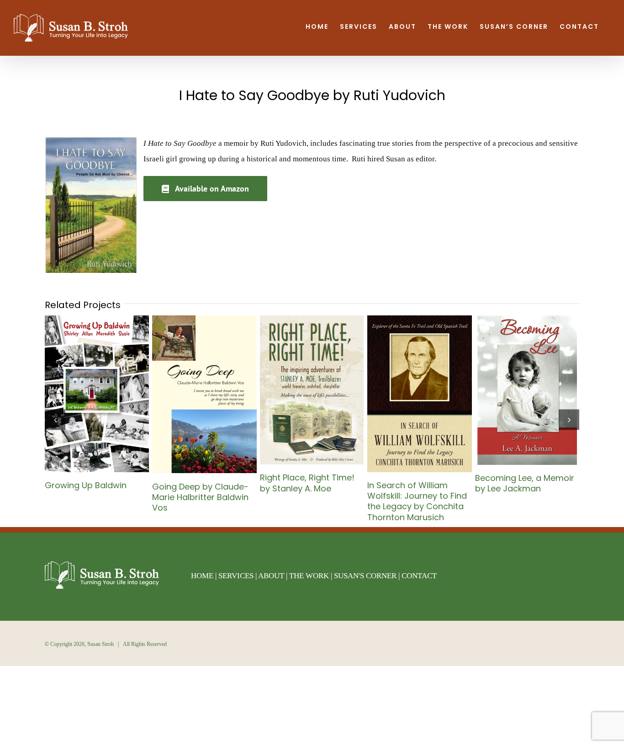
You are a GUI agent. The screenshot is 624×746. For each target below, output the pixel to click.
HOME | (204, 575)
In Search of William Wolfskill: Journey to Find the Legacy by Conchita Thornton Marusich (417, 501)
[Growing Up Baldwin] (97, 319)
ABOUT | (273, 575)
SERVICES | (238, 575)
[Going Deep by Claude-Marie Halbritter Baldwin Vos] (204, 319)
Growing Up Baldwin (86, 485)
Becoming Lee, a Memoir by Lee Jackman (524, 483)
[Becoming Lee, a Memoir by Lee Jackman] (527, 319)
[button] (55, 419)
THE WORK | (311, 575)
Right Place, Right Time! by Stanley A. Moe (307, 483)
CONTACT (419, 575)
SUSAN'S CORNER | (368, 575)
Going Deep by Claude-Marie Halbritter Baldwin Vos (200, 497)
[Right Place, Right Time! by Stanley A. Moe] (312, 319)
